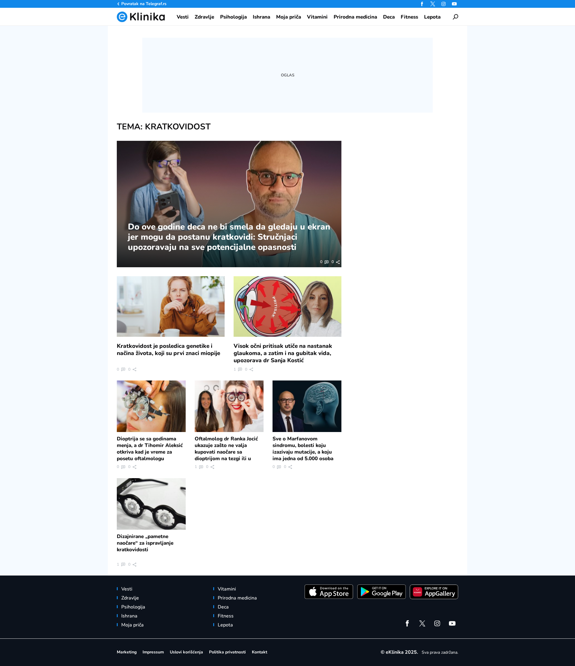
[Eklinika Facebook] (422, 4)
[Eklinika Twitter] (433, 4)
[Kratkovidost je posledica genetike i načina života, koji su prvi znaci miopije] (171, 306)
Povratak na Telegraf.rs (144, 4)
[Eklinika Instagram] (443, 4)
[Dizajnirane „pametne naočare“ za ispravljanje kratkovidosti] (151, 504)
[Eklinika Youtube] (454, 4)
